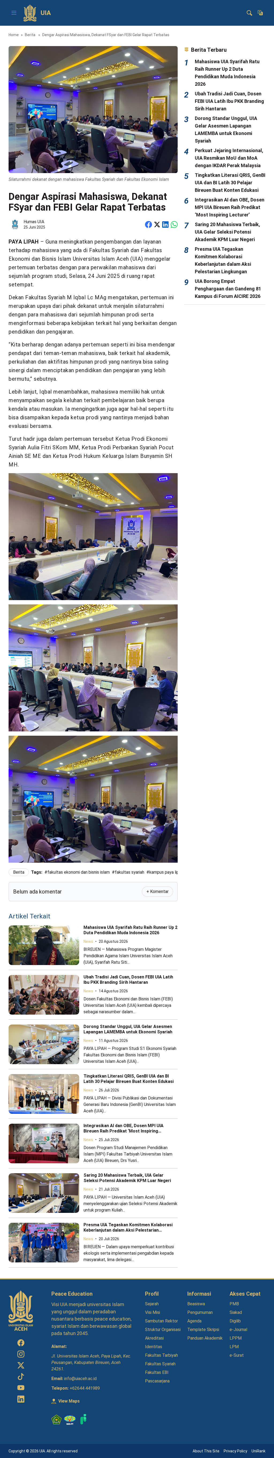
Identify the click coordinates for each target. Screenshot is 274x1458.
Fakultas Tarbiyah (161, 1355)
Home (14, 35)
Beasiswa (196, 1303)
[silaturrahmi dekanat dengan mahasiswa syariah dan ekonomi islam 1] (93, 536)
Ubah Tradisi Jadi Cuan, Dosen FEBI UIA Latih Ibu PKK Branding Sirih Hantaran (128, 979)
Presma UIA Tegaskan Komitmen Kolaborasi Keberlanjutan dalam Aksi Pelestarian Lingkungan (128, 1230)
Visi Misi (152, 1312)
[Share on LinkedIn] (165, 224)
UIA (46, 13)
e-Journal (238, 1329)
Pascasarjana (157, 1381)
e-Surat (237, 1355)
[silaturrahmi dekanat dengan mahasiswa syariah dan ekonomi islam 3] (93, 799)
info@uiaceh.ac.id (80, 1378)
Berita (30, 35)
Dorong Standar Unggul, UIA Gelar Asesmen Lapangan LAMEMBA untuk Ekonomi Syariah (127, 1029)
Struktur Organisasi (163, 1329)
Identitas (153, 1346)
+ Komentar (157, 891)
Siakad (236, 1312)
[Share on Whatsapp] (174, 224)
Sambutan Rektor (161, 1321)
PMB (234, 1303)
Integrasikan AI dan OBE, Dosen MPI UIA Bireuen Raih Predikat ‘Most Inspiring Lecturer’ (123, 1131)
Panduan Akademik (205, 1338)
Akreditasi (154, 1338)
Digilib (235, 1321)
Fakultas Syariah (160, 1363)
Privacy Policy (235, 1451)
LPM (234, 1346)
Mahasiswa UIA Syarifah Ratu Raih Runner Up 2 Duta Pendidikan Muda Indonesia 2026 (130, 930)
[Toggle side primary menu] (14, 13)
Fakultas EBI (157, 1372)
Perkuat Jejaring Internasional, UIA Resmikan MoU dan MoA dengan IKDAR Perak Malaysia (229, 158)
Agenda (194, 1321)
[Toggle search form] (249, 13)
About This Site (206, 1451)
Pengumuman (200, 1312)
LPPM (236, 1338)
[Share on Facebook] (148, 224)
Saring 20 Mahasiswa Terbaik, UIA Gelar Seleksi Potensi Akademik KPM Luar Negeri (127, 1178)
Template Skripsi (203, 1329)
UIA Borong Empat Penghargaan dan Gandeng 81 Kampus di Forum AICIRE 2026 (228, 288)
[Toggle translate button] (260, 13)
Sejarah (152, 1303)
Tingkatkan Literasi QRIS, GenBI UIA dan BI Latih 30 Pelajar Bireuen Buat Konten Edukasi (128, 1079)
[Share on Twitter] (157, 224)
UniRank (258, 1451)
